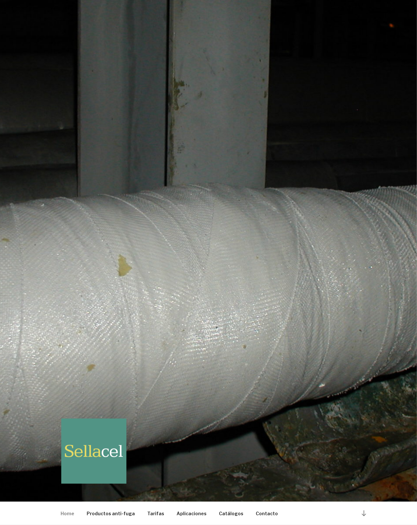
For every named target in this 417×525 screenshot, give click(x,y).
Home (67, 513)
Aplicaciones (192, 513)
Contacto (267, 513)
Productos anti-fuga (111, 513)
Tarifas (155, 513)
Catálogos (231, 513)
